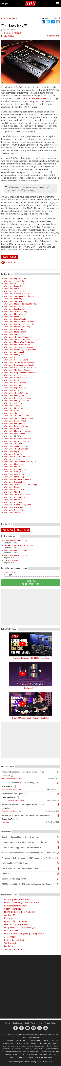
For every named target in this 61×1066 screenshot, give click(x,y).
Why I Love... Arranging (13, 405)
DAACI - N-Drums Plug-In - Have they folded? (21, 783)
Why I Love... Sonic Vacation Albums (18, 347)
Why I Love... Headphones (14, 497)
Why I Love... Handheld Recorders (17, 398)
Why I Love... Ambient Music (15, 375)
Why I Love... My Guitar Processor (17, 479)
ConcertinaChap (8, 819)
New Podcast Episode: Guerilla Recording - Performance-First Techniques (30, 852)
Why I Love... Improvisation (15, 278)
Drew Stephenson (9, 797)
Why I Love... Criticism (12, 459)
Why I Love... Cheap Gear (14, 489)
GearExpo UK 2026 (30, 687)
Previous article (13, 262)
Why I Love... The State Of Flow (16, 393)
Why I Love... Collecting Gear (15, 469)
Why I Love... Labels (12, 428)
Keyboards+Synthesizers (15, 905)
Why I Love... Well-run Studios (16, 446)
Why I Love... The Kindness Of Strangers (20, 461)
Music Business (11, 930)
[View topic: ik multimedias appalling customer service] (58, 847)
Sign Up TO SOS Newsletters (30, 583)
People (12, 18)
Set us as (52, 18)
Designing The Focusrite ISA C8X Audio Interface (30, 657)
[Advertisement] (30, 607)
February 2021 (54, 36)
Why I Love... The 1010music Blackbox (19, 418)
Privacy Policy (50, 1023)
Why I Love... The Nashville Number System (21, 339)
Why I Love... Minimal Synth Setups (17, 327)
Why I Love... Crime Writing (14, 281)
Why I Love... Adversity (13, 403)
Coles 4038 (6, 873)
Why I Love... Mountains (13, 464)
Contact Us (17, 1023)
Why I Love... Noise (11, 487)
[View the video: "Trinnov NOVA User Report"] (30, 704)
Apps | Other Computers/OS (17, 921)
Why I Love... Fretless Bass (14, 482)
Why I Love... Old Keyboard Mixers (17, 344)
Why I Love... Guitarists (13, 385)
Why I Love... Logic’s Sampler (15, 306)
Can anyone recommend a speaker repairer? (22, 868)
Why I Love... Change (12, 357)
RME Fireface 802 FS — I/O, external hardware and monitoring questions (30, 884)
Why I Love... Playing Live (14, 395)
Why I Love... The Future (13, 413)
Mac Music (5, 822)
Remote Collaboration (14, 940)
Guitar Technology (12, 908)
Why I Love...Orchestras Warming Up (19, 362)
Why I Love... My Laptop (13, 408)
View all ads (8, 529)
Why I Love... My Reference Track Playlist (20, 321)
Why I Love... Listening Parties (16, 426)
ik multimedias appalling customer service (21, 847)
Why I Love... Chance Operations (17, 456)
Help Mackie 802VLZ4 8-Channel (16, 863)
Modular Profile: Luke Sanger (15, 540)
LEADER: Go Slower (11, 560)
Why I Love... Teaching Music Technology (20, 484)
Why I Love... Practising (13, 299)
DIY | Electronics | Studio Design (13, 800)
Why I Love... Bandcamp (13, 510)
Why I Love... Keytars (12, 451)
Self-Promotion (11, 943)
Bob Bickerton (7, 786)
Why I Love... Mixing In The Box (16, 550)
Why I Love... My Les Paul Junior (16, 352)
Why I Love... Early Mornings (15, 474)
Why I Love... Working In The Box (17, 293)
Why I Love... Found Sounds (15, 286)
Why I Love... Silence (12, 512)
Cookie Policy (30, 1023)
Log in (5, 3)
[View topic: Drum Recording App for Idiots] (58, 879)
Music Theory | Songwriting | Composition (24, 933)
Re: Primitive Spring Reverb (14, 793)
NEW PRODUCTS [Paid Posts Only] (20, 912)
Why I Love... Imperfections (15, 388)
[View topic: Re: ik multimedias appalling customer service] (58, 772)
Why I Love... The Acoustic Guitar (17, 494)
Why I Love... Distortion (13, 380)
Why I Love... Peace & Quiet (15, 421)
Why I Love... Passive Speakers (16, 441)
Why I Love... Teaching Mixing (15, 311)
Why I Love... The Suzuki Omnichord (18, 337)
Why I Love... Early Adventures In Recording (21, 372)
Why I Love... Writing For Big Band (17, 505)
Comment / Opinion (13, 33)
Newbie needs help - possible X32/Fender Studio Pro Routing (29, 858)
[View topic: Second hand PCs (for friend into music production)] (58, 842)
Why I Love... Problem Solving (16, 309)
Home (4, 18)
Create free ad (23, 529)
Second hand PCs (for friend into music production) (25, 842)
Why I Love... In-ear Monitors (15, 555)
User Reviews (10, 936)
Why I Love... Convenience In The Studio (20, 367)
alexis (4, 808)
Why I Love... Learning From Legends (19, 324)
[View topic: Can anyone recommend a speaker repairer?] (58, 868)
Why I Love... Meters (12, 316)
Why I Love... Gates (11, 410)
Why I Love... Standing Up (14, 477)
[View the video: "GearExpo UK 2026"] (30, 674)
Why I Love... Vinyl (11, 334)
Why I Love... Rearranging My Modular (19, 365)
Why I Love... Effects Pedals (15, 319)
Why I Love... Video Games (14, 433)
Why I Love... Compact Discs (15, 377)
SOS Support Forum (13, 949)
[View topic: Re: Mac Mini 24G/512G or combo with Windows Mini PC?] (58, 815)
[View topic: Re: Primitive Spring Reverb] (58, 793)
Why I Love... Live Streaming (15, 383)
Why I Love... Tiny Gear (13, 301)
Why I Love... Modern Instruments (17, 431)
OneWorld (6, 775)
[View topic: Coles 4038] (58, 873)
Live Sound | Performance (16, 924)
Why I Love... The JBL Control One (17, 449)
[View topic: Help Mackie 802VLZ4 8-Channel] (58, 863)
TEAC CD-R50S (10, 573)
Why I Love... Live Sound (13, 390)
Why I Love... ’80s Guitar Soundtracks (19, 296)
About (7, 1023)
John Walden (9, 36)
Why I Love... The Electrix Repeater (17, 370)
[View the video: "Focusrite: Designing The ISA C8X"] (30, 644)
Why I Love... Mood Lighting (15, 332)
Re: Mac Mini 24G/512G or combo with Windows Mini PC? (26, 815)
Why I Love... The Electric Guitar (16, 416)
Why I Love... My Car (12, 466)
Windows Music (11, 915)
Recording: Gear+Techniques (11, 778)
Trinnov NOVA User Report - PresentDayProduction (30, 717)
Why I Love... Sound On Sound (16, 283)
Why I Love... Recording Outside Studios (20, 349)
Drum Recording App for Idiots (15, 879)
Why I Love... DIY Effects (13, 329)
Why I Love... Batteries (13, 502)
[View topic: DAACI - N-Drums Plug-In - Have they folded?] (58, 783)
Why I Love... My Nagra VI (14, 355)
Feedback (8, 946)
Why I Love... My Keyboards (15, 314)
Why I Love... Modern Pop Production (19, 342)
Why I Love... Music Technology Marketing (20, 304)
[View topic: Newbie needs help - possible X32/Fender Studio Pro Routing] (58, 858)
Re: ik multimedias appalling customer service (23, 772)
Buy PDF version (9, 256)
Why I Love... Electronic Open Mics (17, 438)
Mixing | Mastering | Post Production (21, 902)
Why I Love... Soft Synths (13, 472)
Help (40, 1023)
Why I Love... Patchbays (13, 507)
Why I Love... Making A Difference (17, 400)
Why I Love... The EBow (13, 444)
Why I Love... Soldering (13, 454)
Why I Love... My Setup (13, 500)
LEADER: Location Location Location (18, 545)
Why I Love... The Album (13, 492)
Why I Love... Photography (14, 423)
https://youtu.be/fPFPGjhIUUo (34, 98)
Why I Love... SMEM (11, 288)
